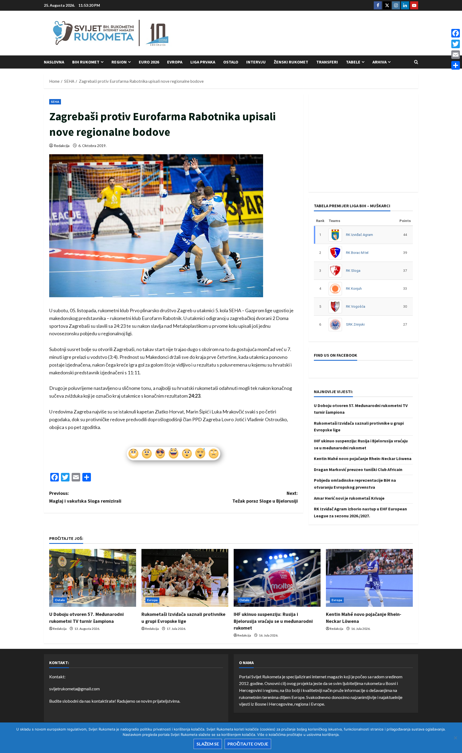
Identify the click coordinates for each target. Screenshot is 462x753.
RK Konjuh (354, 289)
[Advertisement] (321, 33)
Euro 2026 (149, 62)
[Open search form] (416, 62)
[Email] (455, 54)
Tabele (353, 62)
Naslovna (54, 62)
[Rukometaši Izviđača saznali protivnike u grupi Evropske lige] (184, 578)
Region (119, 62)
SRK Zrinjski (355, 324)
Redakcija (62, 145)
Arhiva (379, 62)
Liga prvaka (202, 62)
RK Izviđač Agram (359, 235)
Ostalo (230, 62)
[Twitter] (455, 44)
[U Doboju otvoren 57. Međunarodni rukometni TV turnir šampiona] (92, 578)
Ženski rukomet (291, 62)
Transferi (327, 62)
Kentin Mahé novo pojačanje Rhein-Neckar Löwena (362, 458)
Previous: (85, 497)
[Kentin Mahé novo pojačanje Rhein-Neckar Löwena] (369, 578)
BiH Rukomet (85, 62)
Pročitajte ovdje (248, 743)
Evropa (174, 62)
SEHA (55, 102)
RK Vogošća (355, 306)
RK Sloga (353, 271)
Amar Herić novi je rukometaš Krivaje (349, 498)
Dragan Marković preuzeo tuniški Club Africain (358, 469)
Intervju (256, 62)
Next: (265, 497)
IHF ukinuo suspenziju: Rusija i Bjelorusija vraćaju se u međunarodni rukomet (273, 621)
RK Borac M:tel (357, 253)
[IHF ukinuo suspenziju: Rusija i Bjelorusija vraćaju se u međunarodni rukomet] (277, 578)
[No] (455, 737)
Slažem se (208, 743)
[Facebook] (455, 33)
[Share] (455, 65)
